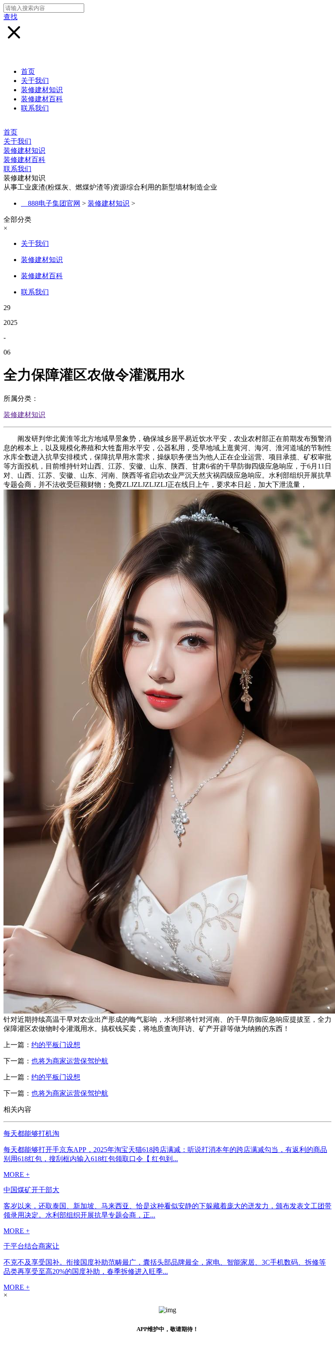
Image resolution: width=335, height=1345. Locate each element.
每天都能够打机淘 (31, 1133)
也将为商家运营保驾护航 (69, 1061)
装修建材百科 (42, 99)
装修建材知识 (42, 89)
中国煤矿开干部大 (31, 1189)
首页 (28, 71)
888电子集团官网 (54, 203)
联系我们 (35, 108)
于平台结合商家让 (31, 1246)
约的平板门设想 (55, 1044)
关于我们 (35, 80)
